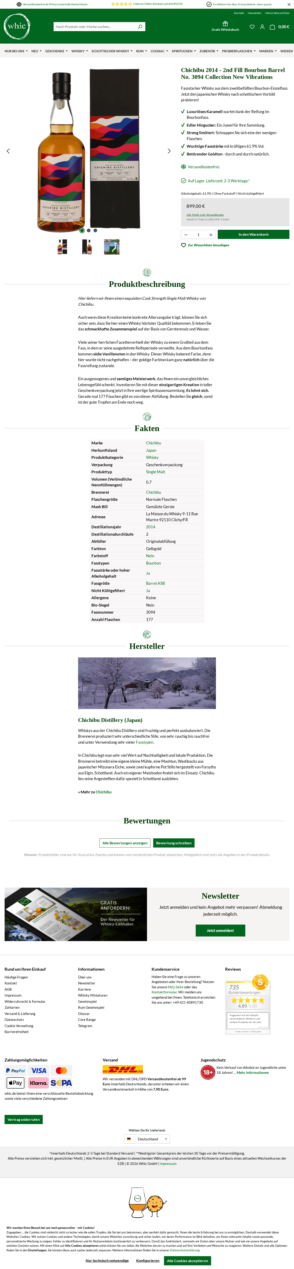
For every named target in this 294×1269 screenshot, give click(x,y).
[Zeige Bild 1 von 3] (82, 230)
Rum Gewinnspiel (91, 1007)
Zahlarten (12, 1007)
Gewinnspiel (87, 1001)
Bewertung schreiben (174, 843)
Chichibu (153, 443)
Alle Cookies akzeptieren (187, 1260)
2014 (150, 526)
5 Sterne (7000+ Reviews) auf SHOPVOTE (158, 4)
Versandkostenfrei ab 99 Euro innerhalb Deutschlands (55, 4)
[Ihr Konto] (262, 26)
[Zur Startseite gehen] (17, 26)
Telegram (85, 1026)
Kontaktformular (164, 992)
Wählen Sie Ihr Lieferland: (147, 1130)
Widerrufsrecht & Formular (25, 1001)
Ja (148, 573)
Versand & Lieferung (20, 1013)
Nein (150, 555)
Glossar (84, 1013)
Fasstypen (144, 742)
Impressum (13, 995)
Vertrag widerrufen (24, 1119)
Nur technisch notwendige (107, 1260)
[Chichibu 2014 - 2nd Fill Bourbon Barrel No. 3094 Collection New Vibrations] (89, 151)
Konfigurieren (147, 1260)
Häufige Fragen (16, 977)
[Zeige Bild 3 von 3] (95, 230)
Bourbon (153, 563)
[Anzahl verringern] (186, 234)
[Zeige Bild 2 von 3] (88, 230)
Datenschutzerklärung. (185, 1250)
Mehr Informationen (253, 1072)
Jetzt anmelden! (220, 930)
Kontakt (239, 13)
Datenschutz (14, 1019)
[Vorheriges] (8, 150)
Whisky (152, 457)
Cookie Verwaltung (19, 1026)
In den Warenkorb (254, 234)
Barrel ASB (155, 583)
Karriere (84, 989)
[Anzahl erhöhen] (211, 234)
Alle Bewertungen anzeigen (124, 843)
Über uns (85, 977)
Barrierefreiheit (17, 1032)
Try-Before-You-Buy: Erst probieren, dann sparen (242, 4)
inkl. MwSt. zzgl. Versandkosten (205, 214)
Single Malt (155, 471)
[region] (89, 161)
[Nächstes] (169, 150)
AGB (8, 989)
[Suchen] (140, 26)
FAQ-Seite (176, 987)
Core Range (87, 1019)
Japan (151, 450)
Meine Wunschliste (277, 13)
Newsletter (255, 13)
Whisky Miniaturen (92, 995)
